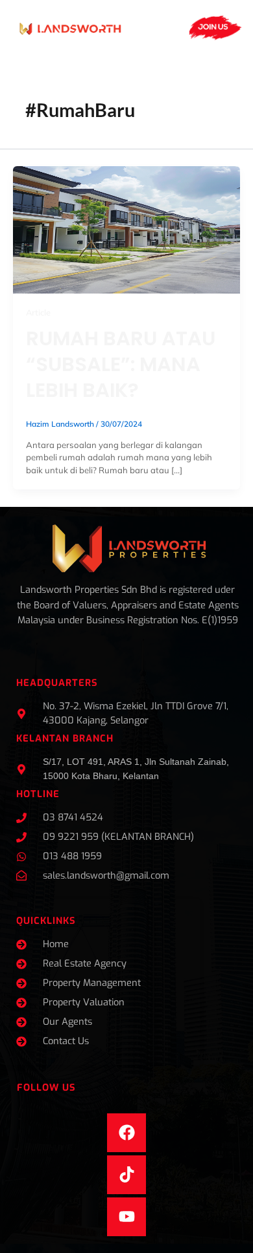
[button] (161, 28)
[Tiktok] (126, 1174)
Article (38, 312)
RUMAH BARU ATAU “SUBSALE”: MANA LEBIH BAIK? (120, 364)
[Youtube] (126, 1216)
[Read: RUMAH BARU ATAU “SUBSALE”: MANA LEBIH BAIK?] (126, 229)
